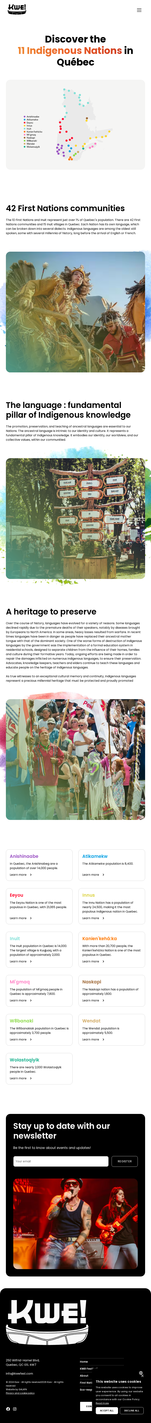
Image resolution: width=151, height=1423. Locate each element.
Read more (102, 1403)
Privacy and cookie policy (20, 1393)
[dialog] (119, 1393)
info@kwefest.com (19, 1373)
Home (84, 1362)
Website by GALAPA (16, 1389)
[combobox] (141, 1373)
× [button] (142, 1376)
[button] (139, 10)
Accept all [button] (107, 1410)
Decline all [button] (131, 1410)
